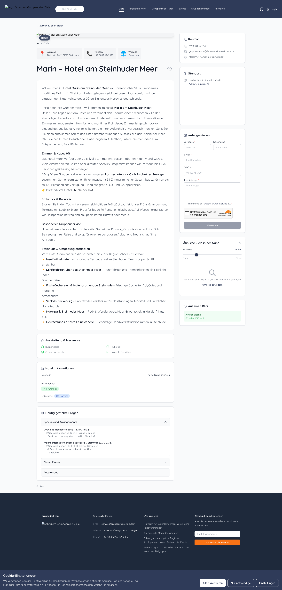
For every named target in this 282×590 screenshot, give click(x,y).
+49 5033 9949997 (198, 45)
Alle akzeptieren (213, 583)
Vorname (189, 141)
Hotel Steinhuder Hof (78, 190)
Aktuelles (220, 8)
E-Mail (188, 154)
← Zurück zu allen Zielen (50, 25)
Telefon (187, 167)
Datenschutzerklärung (215, 203)
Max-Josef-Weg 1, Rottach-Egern (120, 530)
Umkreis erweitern (212, 284)
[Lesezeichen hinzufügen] (169, 69)
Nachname (219, 141)
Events (182, 8)
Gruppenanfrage (200, 8)
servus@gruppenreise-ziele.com (118, 523)
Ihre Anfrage (191, 180)
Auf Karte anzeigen (197, 84)
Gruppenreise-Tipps (162, 8)
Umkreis (187, 249)
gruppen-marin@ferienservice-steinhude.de (211, 51)
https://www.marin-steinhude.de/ (206, 56)
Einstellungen (267, 583)
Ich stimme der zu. (210, 203)
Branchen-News (138, 8)
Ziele (121, 8)
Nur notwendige (241, 583)
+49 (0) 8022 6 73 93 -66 (115, 536)
